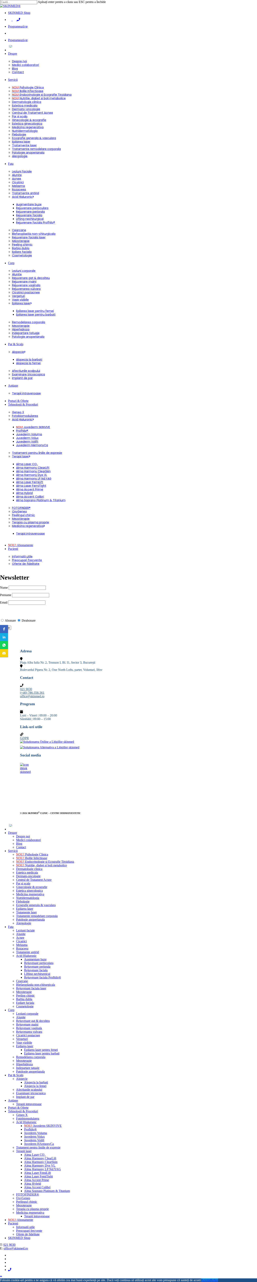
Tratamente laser (26, 912)
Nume (4, 587)
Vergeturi (22, 1039)
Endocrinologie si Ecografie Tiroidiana (45, 861)
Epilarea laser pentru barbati (41, 1053)
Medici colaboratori (28, 840)
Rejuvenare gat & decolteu (33, 1021)
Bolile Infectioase (31, 858)
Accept (205, 1280)
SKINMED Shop (19, 1238)
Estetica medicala (27, 872)
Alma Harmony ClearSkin (40, 1162)
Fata (10, 926)
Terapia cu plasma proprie (32, 1209)
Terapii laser (24, 1151)
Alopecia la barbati (36, 1082)
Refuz (214, 1280)
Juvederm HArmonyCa (39, 1144)
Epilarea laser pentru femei (41, 1049)
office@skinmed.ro (32, 696)
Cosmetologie (25, 1006)
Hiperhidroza (24, 1064)
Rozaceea (22, 948)
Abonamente (20, 1220)
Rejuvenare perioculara (38, 963)
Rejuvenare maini (27, 1024)
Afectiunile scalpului (29, 1089)
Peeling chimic (25, 995)
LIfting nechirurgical (37, 974)
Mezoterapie (24, 992)
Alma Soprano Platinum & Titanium (47, 1191)
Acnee (20, 937)
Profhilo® (30, 1129)
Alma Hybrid (32, 1183)
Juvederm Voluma (35, 1133)
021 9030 (26, 689)
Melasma (22, 945)
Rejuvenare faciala (36, 970)
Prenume (5, 595)
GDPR (24, 738)
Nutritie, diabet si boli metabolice (41, 865)
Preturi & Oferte (18, 1107)
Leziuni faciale (25, 930)
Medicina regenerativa (30, 894)
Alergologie (23, 923)
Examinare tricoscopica (31, 1093)
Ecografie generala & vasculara (36, 905)
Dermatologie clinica (29, 869)
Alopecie (22, 1078)
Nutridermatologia (27, 898)
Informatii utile (25, 1227)
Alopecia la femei (35, 1086)
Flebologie (23, 901)
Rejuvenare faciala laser (31, 988)
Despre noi (23, 836)
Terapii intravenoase (29, 1104)
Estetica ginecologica (29, 890)
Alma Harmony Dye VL (39, 1165)
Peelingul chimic (26, 1201)
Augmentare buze (35, 959)
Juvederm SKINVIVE (43, 1125)
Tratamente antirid (27, 952)
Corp (11, 1010)
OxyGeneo (23, 1198)
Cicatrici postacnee (28, 1035)
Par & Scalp (15, 1075)
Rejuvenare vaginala (29, 1028)
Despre (12, 832)
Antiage (13, 1100)
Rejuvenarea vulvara (29, 1031)
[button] (4, 629)
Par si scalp (23, 883)
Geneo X (22, 1115)
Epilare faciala (25, 1002)
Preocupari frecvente (29, 1230)
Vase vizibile (24, 1042)
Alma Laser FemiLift (37, 1172)
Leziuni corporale (27, 1013)
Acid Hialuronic (26, 955)
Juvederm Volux (34, 1136)
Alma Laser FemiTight (38, 1176)
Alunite (20, 934)
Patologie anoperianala (30, 919)
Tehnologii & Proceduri (23, 1111)
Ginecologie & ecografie (31, 887)
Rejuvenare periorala (37, 966)
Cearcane (22, 981)
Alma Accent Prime (36, 1180)
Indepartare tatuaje (27, 1068)
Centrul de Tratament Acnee (34, 879)
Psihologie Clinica (32, 854)
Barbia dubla (24, 999)
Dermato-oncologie (28, 876)
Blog (19, 843)
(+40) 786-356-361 (32, 692)
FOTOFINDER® (27, 1194)
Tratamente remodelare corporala (37, 916)
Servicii (13, 851)
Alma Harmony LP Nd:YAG (42, 1169)
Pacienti (13, 1223)
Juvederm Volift (34, 1140)
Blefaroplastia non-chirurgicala (35, 984)
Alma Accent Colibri (37, 1187)
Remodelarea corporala (30, 1057)
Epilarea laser (24, 908)
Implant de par (25, 1097)
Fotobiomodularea (27, 1118)
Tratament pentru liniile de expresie (38, 1147)
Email (4, 602)
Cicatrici (21, 941)
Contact (21, 847)
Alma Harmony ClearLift (40, 1158)
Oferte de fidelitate (28, 1234)
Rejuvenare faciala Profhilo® (42, 977)
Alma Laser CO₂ (35, 1154)
